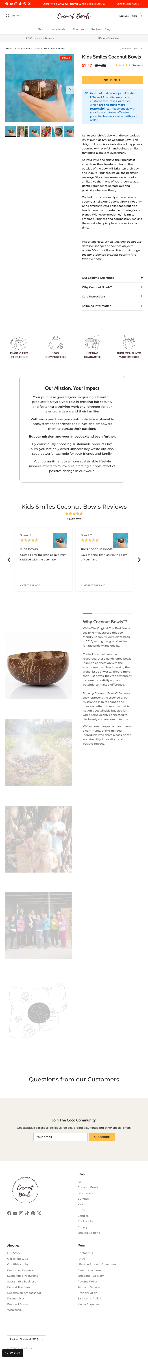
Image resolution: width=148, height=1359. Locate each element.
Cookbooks (85, 1221)
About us (78, 29)
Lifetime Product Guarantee (97, 1264)
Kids (81, 1204)
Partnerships (16, 1298)
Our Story (13, 1253)
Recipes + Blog (101, 29)
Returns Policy (87, 1281)
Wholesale (58, 29)
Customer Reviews (20, 1270)
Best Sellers (85, 1193)
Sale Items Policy (89, 1298)
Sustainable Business (21, 1281)
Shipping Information (96, 306)
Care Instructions (94, 296)
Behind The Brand (19, 1287)
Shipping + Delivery (91, 1275)
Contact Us (85, 1253)
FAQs (81, 1258)
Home (8, 48)
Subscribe (102, 1137)
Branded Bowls (17, 1304)
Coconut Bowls (23, 48)
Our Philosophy (18, 1264)
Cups (81, 1210)
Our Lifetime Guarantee (98, 277)
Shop (41, 29)
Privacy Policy (87, 1293)
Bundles (83, 1198)
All (79, 1181)
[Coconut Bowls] (74, 15)
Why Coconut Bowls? (97, 287)
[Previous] (9, 560)
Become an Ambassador (24, 1293)
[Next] (139, 560)
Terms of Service (89, 1287)
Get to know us (17, 1258)
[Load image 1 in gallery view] (39, 88)
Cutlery (82, 1227)
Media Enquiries (88, 1304)
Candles (83, 1215)
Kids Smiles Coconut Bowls (50, 48)
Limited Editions (89, 1232)
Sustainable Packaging (22, 1275)
